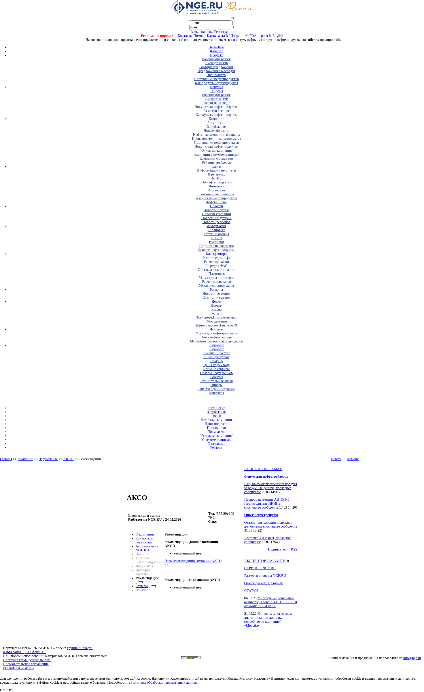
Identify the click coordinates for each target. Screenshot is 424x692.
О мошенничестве (216, 353)
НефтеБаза (216, 47)
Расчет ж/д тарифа (216, 258)
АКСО (68, 459)
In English (276, 36)
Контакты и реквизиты (144, 540)
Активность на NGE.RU (147, 548)
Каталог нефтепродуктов (216, 250)
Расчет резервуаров (216, 281)
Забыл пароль (201, 32)
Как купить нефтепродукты (216, 115)
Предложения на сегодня (216, 71)
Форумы (216, 329)
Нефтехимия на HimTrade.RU (216, 325)
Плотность (216, 273)
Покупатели (216, 432)
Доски (216, 301)
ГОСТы (216, 238)
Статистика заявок (217, 297)
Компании (216, 119)
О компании (145, 534)
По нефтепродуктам (216, 182)
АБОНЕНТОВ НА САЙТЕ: (265, 561)
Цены (216, 166)
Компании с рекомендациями (216, 154)
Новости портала (216, 210)
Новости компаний (216, 214)
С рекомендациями (216, 439)
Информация (216, 226)
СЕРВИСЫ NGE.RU (260, 568)
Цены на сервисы (216, 369)
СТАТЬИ (251, 590)
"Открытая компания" (216, 150)
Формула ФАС (216, 266)
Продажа (216, 55)
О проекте (216, 345)
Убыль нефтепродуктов (216, 285)
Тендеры (216, 91)
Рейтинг (216, 447)
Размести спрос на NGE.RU (265, 575)
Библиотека (216, 230)
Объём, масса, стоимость (216, 270)
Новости (216, 206)
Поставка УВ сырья (259, 538)
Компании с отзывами (216, 158)
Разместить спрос (216, 111)
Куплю (216, 309)
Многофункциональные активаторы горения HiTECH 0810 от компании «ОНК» (270, 602)
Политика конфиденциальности (27, 660)
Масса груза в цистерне (216, 277)
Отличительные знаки (216, 381)
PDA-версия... (35, 652)
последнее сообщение (261, 507)
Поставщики (216, 428)
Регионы (216, 289)
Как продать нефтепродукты (216, 83)
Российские (216, 122)
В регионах (216, 174)
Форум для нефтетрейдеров (216, 333)
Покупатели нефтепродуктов (216, 107)
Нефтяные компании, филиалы (216, 134)
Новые (216, 416)
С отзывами (216, 443)
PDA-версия (258, 36)
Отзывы (142, 586)
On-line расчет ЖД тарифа (263, 583)
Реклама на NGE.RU (18, 668)
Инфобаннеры (216, 202)
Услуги (216, 313)
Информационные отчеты (216, 170)
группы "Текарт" (80, 648)
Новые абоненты (216, 130)
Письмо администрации (216, 389)
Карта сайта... (13, 652)
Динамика (216, 186)
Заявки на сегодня (216, 103)
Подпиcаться (277, 549)
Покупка (216, 87)
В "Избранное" (237, 36)
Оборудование (216, 321)
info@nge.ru (412, 658)
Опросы (216, 385)
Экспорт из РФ (216, 63)
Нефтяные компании (216, 420)
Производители (216, 424)
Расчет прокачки (216, 262)
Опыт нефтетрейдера (216, 337)
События (216, 377)
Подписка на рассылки (216, 246)
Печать (336, 459)
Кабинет (216, 51)
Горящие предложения (216, 67)
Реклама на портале (157, 36)
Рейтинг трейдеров (216, 162)
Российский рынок (216, 59)
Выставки (216, 242)
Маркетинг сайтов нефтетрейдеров (216, 341)
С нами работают (216, 357)
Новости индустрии (216, 218)
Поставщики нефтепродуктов (216, 79)
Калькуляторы (216, 254)
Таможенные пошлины (216, 194)
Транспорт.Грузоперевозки (216, 317)
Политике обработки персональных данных (164, 682)
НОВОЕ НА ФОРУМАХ (263, 469)
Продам (216, 305)
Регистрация (223, 32)
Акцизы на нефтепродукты (216, 198)
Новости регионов (217, 222)
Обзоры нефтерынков (216, 373)
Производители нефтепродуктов (216, 138)
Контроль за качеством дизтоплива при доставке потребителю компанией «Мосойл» (268, 619)
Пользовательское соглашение (26, 664)
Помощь (199, 36)
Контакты (185, 36)
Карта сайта (216, 36)
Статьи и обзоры (216, 234)
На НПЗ (216, 178)
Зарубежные (216, 126)
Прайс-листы (216, 75)
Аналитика (216, 190)
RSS (294, 549)
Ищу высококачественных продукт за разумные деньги (270, 486)
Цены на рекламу (216, 365)
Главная (6, 459)
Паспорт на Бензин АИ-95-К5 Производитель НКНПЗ (266, 501)
